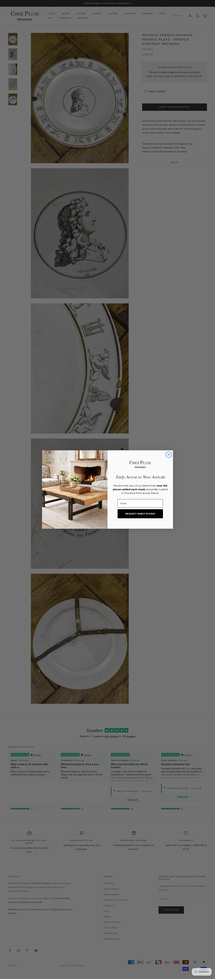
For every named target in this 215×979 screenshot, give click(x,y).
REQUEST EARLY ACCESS (140, 513)
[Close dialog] (169, 455)
